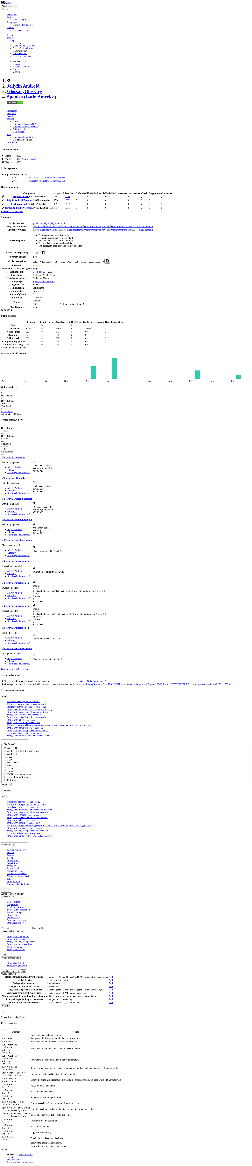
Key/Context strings (16, 907)
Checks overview (21, 30)
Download (37, 272)
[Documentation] (2, 168)
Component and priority (18, 884)
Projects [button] (10, 17)
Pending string (13, 917)
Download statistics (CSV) (25, 124)
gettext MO (144, 684)
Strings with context (16, 949)
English (36, 586)
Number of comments (17, 873)
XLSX (228, 684)
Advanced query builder (12, 894)
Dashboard (12, 14)
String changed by (15, 923)
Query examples (8, 974)
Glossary (24, 91)
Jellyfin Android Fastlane (19, 200)
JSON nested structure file (126, 684)
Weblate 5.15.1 (26, 1154)
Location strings (14, 912)
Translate (33, 159)
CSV (105, 684)
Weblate (9, 3)
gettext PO (155, 684)
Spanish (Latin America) (31, 96)
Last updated (13, 868)
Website (16, 72)
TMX (179, 684)
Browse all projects (21, 19)
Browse (25, 159)
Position (10, 852)
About (16, 69)
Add (41, 928)
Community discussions (24, 45)
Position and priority (16, 850)
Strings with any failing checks (21, 941)
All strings (33, 177)
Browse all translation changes (15, 669)
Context (36, 596)
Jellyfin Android (23, 86)
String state (12, 915)
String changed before (17, 965)
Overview (11, 113)
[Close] (2, 1012)
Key (9, 879)
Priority (10, 855)
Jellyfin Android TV (21, 204)
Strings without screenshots (19, 944)
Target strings (13, 904)
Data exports (18, 132)
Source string (13, 860)
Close (21, 1017)
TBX (173, 684)
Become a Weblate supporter (20, 1162)
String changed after (16, 963)
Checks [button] (10, 27)
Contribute (18, 64)
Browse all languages (23, 25)
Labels (10, 858)
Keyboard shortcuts (22, 56)
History (16, 121)
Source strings (13, 902)
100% (67, 196)
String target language (17, 920)
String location (13, 881)
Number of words (15, 871)
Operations (12, 142)
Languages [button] (12, 22)
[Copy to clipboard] (43, 252)
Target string (13, 863)
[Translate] (3, 197)
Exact (35, 928)
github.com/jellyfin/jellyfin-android (49, 223)
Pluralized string (14, 947)
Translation (12, 111)
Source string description (18, 909)
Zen (63, 177)
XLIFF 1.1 (220, 684)
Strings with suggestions (18, 936)
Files (9, 134)
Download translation (23, 137)
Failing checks (19, 129)
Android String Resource (90, 684)
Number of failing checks (18, 876)
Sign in (10, 37)
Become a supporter (22, 66)
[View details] (34, 463)
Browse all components (12, 211)
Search (10, 116)
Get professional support (24, 48)
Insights (10, 118)
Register (11, 35)
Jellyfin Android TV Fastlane (19, 208)
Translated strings (37, 181)
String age (11, 865)
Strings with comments (17, 939)
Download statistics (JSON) (25, 126)
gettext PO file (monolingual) (92, 681)
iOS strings (165, 684)
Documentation (20, 53)
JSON (111, 684)
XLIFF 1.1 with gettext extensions (198, 684)
